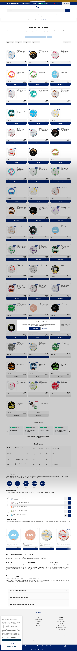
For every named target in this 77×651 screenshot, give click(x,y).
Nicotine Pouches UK (61, 621)
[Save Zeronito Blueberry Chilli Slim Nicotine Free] (30, 246)
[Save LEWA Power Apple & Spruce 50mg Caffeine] (52, 246)
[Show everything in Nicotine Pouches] (18, 14)
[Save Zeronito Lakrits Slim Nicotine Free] (30, 265)
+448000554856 (37, 640)
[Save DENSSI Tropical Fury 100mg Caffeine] (8, 363)
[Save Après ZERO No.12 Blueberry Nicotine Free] (52, 285)
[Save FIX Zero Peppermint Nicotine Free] (30, 90)
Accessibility (38, 625)
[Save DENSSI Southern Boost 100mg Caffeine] (8, 402)
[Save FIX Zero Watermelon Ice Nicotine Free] (8, 168)
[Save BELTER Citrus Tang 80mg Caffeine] (8, 324)
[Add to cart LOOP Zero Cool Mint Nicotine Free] (69, 515)
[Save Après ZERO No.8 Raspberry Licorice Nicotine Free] (30, 285)
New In (46, 14)
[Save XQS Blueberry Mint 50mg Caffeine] (52, 207)
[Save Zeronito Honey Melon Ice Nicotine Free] (30, 343)
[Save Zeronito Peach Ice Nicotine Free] (8, 149)
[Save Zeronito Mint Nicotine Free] (30, 110)
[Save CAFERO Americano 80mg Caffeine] (52, 129)
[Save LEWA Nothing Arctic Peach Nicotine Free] (30, 304)
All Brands (35, 16)
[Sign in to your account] (57, 3)
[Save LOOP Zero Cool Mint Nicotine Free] (52, 71)
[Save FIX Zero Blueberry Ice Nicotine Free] (8, 187)
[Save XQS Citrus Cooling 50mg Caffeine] (30, 187)
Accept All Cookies (11, 639)
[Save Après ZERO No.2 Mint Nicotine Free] (30, 168)
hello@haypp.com (28, 640)
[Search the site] (67, 10)
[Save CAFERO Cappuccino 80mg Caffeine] (30, 149)
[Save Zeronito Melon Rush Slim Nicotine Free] (8, 246)
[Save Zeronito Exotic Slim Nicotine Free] (52, 110)
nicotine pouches (64, 30)
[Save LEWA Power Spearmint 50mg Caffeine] (8, 110)
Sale (66, 14)
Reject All (11, 643)
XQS (36, 36)
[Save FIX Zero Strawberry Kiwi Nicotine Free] (30, 71)
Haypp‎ (29, 19)
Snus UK (61, 623)
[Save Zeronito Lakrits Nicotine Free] (8, 343)
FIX (40, 36)
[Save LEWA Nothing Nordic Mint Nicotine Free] (52, 226)
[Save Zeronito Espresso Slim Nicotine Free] (8, 226)
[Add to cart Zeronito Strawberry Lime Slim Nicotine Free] (69, 503)
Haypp (61, 617)
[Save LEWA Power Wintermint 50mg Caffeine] (30, 363)
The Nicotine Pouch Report (61, 627)
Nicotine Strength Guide (61, 633)
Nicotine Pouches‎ (35, 19)
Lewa (44, 36)
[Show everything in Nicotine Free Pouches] (35, 14)
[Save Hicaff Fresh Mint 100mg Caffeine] (52, 168)
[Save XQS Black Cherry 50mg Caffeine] (8, 265)
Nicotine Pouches (14, 14)
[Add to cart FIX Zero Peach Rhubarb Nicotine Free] (69, 507)
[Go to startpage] (38, 6)
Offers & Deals (59, 14)
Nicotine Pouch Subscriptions (61, 635)
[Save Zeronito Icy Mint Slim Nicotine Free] (8, 51)
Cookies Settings (11, 646)
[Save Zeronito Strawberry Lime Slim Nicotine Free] (52, 51)
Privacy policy (38, 621)
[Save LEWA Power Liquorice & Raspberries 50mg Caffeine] (8, 285)
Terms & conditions (38, 619)
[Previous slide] (7, 537)
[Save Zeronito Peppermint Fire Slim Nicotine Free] (30, 129)
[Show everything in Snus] (23, 14)
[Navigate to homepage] (38, 611)
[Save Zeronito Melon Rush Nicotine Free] (8, 304)
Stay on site (44, 328)
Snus (22, 14)
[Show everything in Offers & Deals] (62, 14)
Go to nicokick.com (34, 328)
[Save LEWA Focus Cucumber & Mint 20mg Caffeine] (52, 343)
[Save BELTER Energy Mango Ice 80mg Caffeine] (52, 265)
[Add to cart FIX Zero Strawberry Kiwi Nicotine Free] (69, 511)
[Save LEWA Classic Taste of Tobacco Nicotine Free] (30, 207)
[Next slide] (70, 537)
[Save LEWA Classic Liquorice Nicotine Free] (52, 304)
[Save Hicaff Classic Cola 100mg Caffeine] (52, 90)
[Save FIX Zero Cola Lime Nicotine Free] (52, 149)
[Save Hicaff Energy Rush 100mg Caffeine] (8, 90)
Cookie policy (38, 623)
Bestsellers (52, 14)
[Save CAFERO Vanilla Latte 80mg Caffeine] (30, 51)
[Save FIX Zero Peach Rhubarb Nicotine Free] (8, 71)
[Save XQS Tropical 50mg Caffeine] (8, 382)
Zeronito (49, 36)
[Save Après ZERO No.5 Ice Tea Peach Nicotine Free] (52, 187)
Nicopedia (41, 16)
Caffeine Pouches (29, 36)
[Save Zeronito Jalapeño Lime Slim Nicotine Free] (30, 382)
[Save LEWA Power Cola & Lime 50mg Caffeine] (8, 207)
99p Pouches (40, 14)
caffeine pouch (39, 567)
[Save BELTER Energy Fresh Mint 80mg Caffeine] (30, 226)
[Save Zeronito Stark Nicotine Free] (52, 382)
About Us (61, 619)
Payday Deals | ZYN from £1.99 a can (37, 1)
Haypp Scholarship (61, 629)
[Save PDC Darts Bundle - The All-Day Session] (30, 402)
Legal (38, 617)
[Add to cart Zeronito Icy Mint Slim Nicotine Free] (69, 498)
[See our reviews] (40, 3)
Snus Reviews (61, 631)
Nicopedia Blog (61, 625)
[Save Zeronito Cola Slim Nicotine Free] (8, 129)
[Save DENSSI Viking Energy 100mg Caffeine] (52, 363)
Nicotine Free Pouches (30, 14)
